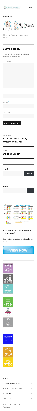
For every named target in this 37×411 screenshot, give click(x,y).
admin (8, 35)
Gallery (26, 35)
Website (6, 112)
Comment (7, 61)
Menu (30, 7)
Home (5, 378)
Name (6, 92)
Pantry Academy (8, 405)
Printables (7, 393)
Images (5, 37)
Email (6, 102)
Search (5, 169)
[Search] (30, 190)
